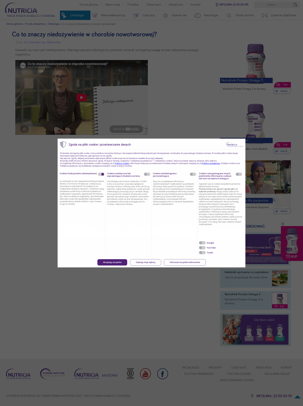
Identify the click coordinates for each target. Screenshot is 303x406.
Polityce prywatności (211, 163)
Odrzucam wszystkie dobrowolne (185, 262)
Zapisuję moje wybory (145, 262)
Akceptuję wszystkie (112, 262)
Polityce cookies (122, 163)
